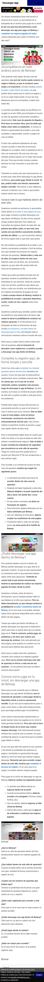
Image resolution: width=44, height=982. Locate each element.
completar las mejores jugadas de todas (18, 33)
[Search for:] (22, 967)
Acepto (39, 975)
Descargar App (10, 2)
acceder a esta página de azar (27, 212)
